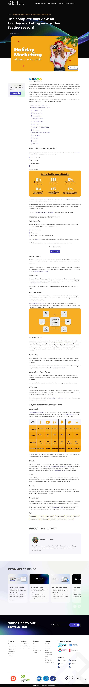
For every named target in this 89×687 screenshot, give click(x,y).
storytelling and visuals (35, 282)
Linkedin (74, 663)
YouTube (35, 138)
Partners (47, 648)
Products (60, 3)
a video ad (36, 239)
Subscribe (73, 625)
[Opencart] (63, 645)
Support (35, 652)
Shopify (10, 643)
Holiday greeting (37, 113)
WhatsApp (55, 507)
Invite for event (37, 116)
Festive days (36, 124)
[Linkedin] (35, 79)
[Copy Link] (40, 79)
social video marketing (68, 414)
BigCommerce (11, 651)
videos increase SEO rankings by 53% (56, 368)
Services (66, 3)
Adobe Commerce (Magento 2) (12, 648)
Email (34, 141)
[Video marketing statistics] (55, 184)
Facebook (63, 660)
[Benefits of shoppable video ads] (55, 321)
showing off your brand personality (57, 398)
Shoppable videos (38, 118)
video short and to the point (41, 271)
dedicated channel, (60, 470)
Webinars (35, 645)
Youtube (74, 660)
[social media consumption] (55, 435)
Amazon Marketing (25, 645)
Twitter (62, 667)
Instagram (63, 663)
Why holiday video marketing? (39, 105)
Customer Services (49, 662)
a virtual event (66, 279)
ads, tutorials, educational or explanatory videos (58, 466)
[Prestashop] (63, 650)
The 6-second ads (38, 121)
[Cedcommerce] (73, 678)
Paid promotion (37, 110)
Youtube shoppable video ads (37, 303)
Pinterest (74, 667)
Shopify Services (24, 643)
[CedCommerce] (16, 3)
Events (46, 650)
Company (72, 3)
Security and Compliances (48, 659)
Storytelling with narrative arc (41, 127)
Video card (36, 130)
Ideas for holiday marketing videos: (40, 107)
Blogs (9, 14)
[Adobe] (74, 650)
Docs (34, 648)
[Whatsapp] (38, 79)
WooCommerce (12, 645)
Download (14, 93)
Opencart (10, 655)
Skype (61, 507)
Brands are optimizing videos (36, 412)
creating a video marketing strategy (43, 212)
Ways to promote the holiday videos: (40, 132)
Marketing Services (25, 648)
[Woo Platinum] (74, 645)
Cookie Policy (48, 654)
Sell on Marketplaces (40, 3)
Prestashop (10, 653)
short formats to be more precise (62, 343)
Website (35, 143)
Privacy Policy (48, 652)
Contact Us (47, 645)
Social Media (36, 135)
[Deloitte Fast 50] (25, 678)
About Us (47, 643)
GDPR (46, 656)
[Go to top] (85, 679)
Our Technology (52, 3)
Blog (34, 643)
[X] (33, 79)
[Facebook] (30, 79)
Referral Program (37, 650)
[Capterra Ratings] (13, 678)
